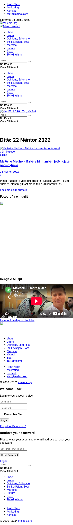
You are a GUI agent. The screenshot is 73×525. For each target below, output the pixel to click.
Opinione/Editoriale (18, 38)
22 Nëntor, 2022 (9, 171)
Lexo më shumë (14, 190)
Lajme (10, 35)
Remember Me (13, 414)
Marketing (13, 7)
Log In (3, 461)
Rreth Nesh (13, 4)
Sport (10, 51)
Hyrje (10, 32)
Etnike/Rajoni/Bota (18, 41)
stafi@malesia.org (17, 14)
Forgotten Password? (13, 426)
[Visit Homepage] (8, 23)
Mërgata (12, 45)
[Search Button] (29, 61)
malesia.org (25, 382)
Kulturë (11, 48)
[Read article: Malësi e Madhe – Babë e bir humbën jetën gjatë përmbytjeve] (36, 150)
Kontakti (11, 10)
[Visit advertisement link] (10, 26)
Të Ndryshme (15, 54)
